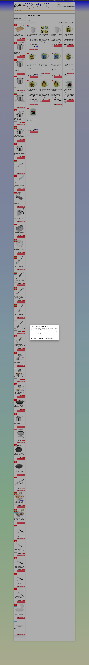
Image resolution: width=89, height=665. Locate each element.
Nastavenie (34, 338)
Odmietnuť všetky (41, 338)
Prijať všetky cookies (49, 338)
